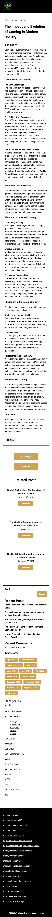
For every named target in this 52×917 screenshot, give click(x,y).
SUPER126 (9, 749)
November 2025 (28, 660)
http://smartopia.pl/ (11, 886)
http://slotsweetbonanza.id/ (15, 825)
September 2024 (31, 688)
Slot (6, 794)
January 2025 (28, 676)
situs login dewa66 (13, 711)
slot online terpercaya (14, 754)
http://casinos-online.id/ (13, 835)
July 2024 (11, 693)
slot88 (7, 759)
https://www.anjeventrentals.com (17, 851)
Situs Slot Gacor (12, 764)
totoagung (14, 727)
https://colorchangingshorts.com (17, 881)
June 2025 (11, 671)
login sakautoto (12, 789)
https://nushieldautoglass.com (16, 866)
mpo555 (14, 68)
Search (7, 589)
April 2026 (11, 660)
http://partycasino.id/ (12, 820)
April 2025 (40, 671)
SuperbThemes (38, 913)
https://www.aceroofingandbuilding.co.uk (21, 845)
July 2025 (31, 665)
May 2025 (26, 671)
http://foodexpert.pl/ (12, 891)
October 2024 (12, 688)
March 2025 (12, 676)
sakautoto (9, 744)
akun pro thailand (12, 716)
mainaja (13, 721)
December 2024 (13, 682)
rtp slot (13, 733)
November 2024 (32, 682)
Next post (26, 466)
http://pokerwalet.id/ (12, 815)
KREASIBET (10, 739)
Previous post (26, 456)
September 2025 (14, 665)
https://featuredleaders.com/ (15, 871)
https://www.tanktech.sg (13, 856)
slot (6, 784)
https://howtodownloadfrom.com (17, 840)
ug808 (7, 779)
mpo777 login (16, 724)
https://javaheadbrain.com (14, 896)
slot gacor (9, 774)
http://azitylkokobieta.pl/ (14, 901)
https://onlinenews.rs (12, 861)
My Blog (10, 440)
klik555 (13, 730)
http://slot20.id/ (10, 830)
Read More (26, 504)
